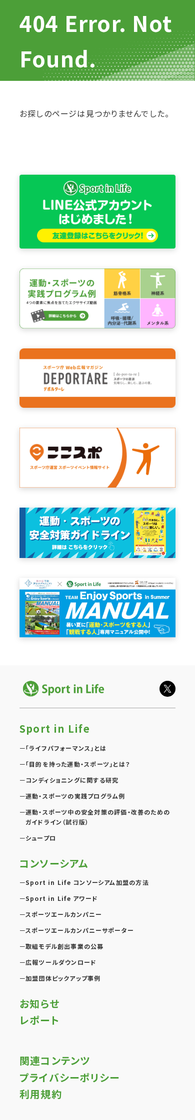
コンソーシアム (54, 863)
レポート (40, 1020)
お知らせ (40, 1003)
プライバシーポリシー (70, 1077)
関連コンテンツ (55, 1060)
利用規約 (41, 1094)
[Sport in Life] (65, 688)
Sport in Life (55, 728)
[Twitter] (168, 689)
